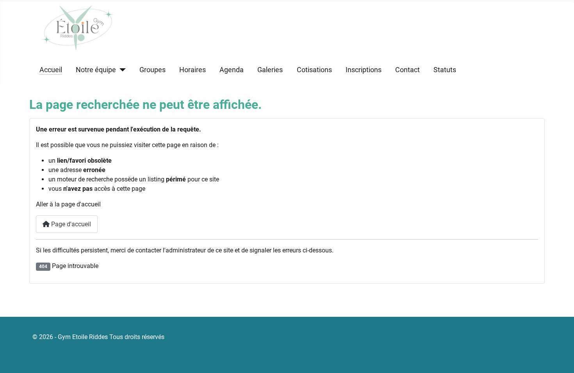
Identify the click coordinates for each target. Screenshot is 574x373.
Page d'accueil (70, 224)
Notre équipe (96, 70)
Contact (407, 70)
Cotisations (314, 70)
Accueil (50, 70)
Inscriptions (363, 70)
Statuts (444, 70)
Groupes (152, 70)
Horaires (192, 70)
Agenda (231, 70)
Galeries (270, 70)
